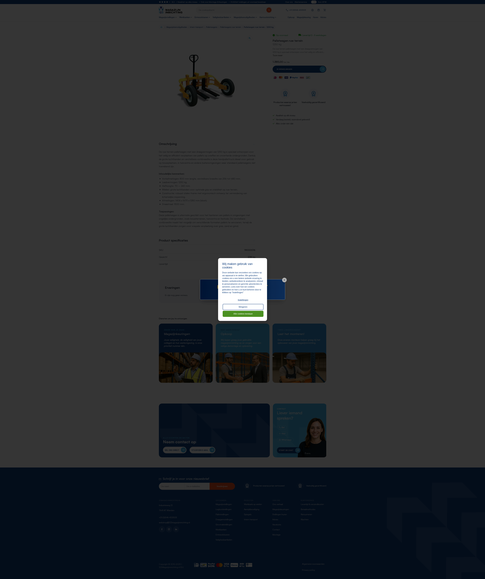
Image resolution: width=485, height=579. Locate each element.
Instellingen (243, 300)
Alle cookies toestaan (243, 314)
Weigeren (243, 307)
